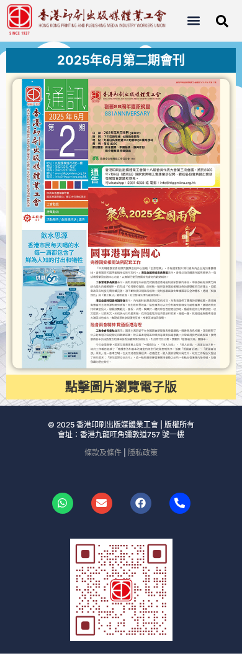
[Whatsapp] (62, 503)
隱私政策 (143, 452)
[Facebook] (140, 503)
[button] (193, 21)
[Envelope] (101, 503)
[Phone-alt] (179, 503)
